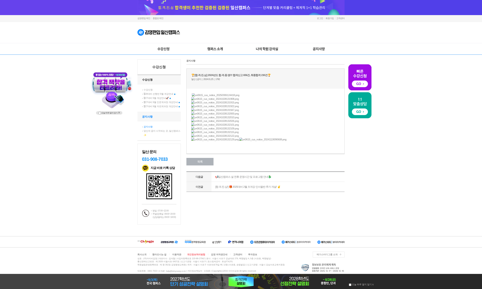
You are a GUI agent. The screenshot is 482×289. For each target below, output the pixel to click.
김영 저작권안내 (219, 254)
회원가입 (330, 18)
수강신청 (163, 48)
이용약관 (176, 254)
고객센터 (340, 18)
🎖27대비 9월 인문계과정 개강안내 (161, 102)
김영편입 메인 (143, 18)
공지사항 (319, 48)
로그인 (320, 18)
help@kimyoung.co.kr (176, 271)
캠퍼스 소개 (215, 48)
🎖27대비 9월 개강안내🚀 (156, 98)
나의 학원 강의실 (267, 48)
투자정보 (252, 254)
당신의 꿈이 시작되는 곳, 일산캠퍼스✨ (162, 133)
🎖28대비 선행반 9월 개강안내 (158, 94)
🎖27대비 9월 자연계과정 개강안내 (161, 106)
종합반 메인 (158, 18)
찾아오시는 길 (159, 254)
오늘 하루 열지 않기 (109, 113)
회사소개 (141, 254)
